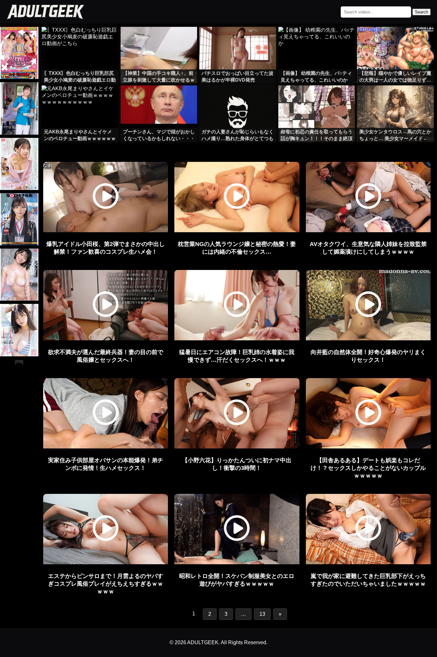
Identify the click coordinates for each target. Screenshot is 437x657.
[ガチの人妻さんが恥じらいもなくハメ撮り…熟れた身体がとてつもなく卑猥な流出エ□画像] (237, 98)
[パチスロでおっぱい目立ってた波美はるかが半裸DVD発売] (237, 39)
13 (262, 614)
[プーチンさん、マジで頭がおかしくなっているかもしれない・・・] (159, 98)
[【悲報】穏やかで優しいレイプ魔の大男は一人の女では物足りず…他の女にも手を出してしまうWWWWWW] (395, 39)
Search (421, 12)
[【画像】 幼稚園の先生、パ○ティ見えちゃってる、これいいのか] (316, 39)
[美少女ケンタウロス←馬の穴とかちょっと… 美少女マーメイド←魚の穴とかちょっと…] (395, 98)
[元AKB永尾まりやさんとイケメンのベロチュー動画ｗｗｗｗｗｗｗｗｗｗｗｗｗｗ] (80, 98)
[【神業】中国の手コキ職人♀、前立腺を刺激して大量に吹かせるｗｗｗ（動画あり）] (159, 39)
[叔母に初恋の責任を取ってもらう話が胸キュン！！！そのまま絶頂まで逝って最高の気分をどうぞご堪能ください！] (316, 98)
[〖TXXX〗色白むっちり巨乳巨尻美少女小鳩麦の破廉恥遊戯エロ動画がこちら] (80, 39)
